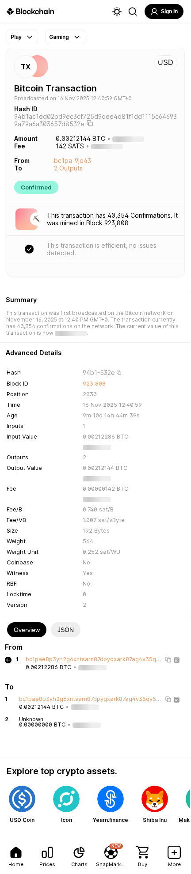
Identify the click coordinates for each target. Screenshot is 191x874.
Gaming (59, 37)
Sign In (169, 11)
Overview (27, 629)
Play (16, 37)
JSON (65, 629)
